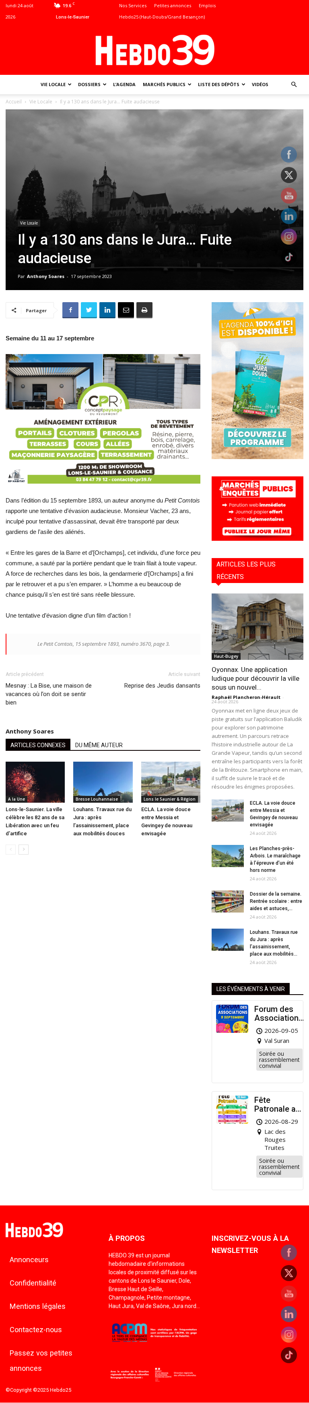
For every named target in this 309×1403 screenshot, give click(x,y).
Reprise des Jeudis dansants (162, 685)
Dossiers (89, 84)
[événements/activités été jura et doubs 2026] (257, 457)
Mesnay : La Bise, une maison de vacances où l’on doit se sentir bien (49, 694)
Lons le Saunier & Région (170, 799)
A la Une (16, 799)
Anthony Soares (45, 276)
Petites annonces (172, 5)
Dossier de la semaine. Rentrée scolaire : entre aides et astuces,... (276, 901)
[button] (293, 85)
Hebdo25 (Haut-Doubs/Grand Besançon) (162, 17)
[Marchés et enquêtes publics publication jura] (257, 538)
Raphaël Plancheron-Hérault (246, 697)
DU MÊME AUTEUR (99, 745)
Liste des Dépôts (218, 84)
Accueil (14, 101)
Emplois (207, 5)
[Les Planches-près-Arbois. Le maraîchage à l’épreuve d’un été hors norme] (228, 856)
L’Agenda (124, 84)
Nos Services (132, 5)
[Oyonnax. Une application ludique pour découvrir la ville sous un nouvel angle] (257, 626)
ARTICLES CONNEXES (38, 745)
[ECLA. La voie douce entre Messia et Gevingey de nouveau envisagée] (170, 782)
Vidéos (260, 84)
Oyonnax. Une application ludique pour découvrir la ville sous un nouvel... (255, 678)
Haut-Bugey (226, 656)
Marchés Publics (164, 84)
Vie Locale (53, 84)
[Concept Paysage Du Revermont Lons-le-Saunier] (103, 489)
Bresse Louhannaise (97, 799)
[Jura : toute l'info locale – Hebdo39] (154, 49)
